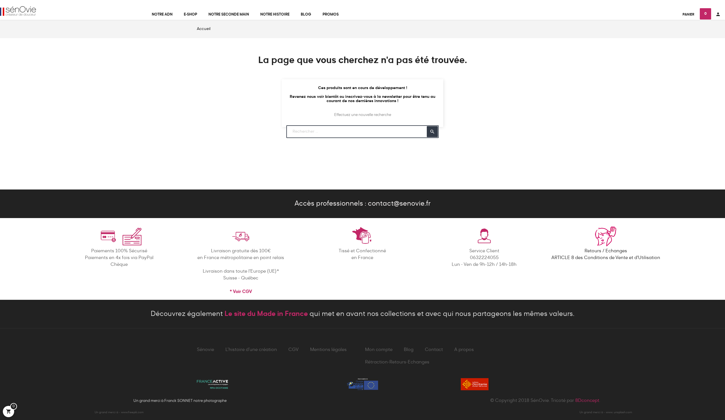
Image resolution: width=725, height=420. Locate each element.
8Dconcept (587, 401)
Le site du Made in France (266, 314)
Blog (408, 350)
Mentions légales (328, 350)
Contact (434, 350)
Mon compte (379, 350)
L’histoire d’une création (251, 350)
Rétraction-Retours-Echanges (397, 362)
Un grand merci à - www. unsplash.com (605, 412)
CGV (293, 350)
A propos (464, 350)
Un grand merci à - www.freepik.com (119, 412)
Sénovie (205, 350)
